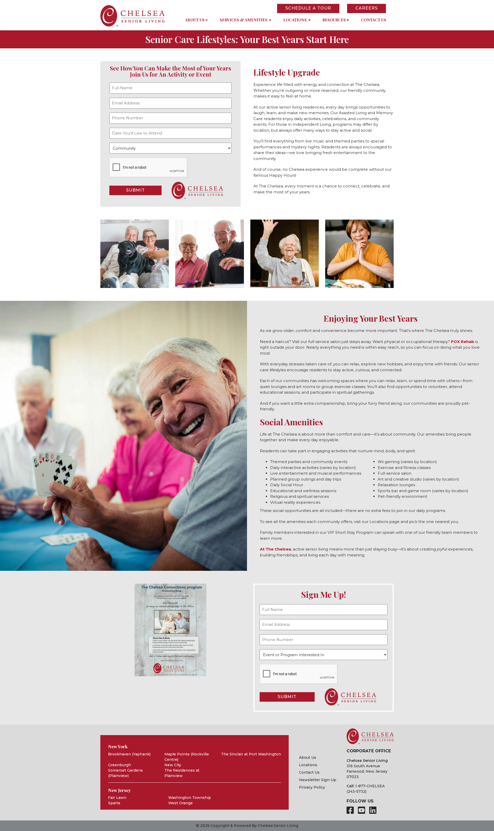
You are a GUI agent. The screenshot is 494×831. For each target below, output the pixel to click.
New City (172, 765)
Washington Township (189, 797)
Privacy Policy (312, 787)
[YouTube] (361, 810)
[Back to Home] (132, 15)
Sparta (114, 803)
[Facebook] (350, 810)
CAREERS (366, 8)
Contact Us (373, 19)
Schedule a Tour (308, 8)
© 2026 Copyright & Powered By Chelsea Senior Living (247, 825)
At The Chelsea (275, 549)
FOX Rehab (462, 341)
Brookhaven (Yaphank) (129, 754)
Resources (334, 19)
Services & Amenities (243, 19)
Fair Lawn (117, 797)
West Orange (180, 803)
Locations (295, 19)
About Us (195, 19)
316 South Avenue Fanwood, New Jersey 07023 (367, 771)
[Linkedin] (372, 810)
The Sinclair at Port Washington (251, 754)
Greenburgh (119, 765)
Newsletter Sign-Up (317, 780)
